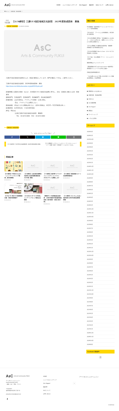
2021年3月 (90, 321)
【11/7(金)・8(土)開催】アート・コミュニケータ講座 (100, 58)
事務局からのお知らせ (95, 91)
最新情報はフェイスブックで (95, 62)
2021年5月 (90, 313)
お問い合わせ (46, 394)
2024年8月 (90, 182)
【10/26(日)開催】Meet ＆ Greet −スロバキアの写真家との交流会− (100, 52)
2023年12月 (90, 209)
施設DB (45, 387)
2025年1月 (90, 162)
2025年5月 (90, 151)
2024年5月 (90, 193)
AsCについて (46, 390)
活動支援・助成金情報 (12, 26)
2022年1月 (90, 286)
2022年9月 (90, 259)
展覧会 (91, 110)
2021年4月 (90, 317)
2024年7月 (90, 185)
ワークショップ (93, 114)
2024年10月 (90, 174)
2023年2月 (90, 243)
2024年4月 (90, 197)
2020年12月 (90, 333)
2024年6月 (90, 189)
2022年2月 (90, 282)
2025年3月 (90, 154)
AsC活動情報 (92, 103)
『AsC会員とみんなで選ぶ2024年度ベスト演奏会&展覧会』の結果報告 (100, 77)
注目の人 (91, 99)
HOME (45, 376)
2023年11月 (90, 213)
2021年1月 (90, 329)
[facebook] (100, 357)
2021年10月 (90, 294)
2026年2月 (90, 135)
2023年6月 (90, 232)
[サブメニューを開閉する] (74, 383)
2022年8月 (90, 263)
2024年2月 (90, 205)
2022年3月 (90, 278)
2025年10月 (90, 139)
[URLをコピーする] (73, 137)
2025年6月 (90, 147)
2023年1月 (90, 247)
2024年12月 (90, 166)
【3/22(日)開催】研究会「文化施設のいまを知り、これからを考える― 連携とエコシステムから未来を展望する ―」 (100, 40)
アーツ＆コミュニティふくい (89, 377)
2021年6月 (90, 309)
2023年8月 (90, 224)
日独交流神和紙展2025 (93, 72)
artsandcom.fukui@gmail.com (13, 394)
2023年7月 (90, 228)
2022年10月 (90, 255)
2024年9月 (90, 178)
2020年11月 (90, 336)
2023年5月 (90, 236)
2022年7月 (90, 267)
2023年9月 (90, 220)
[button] (12, 137)
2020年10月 (90, 340)
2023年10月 (90, 216)
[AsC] (14, 5)
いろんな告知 (92, 118)
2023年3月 (90, 240)
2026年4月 (90, 131)
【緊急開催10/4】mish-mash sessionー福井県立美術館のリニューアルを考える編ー (100, 67)
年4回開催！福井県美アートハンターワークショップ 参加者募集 (100, 27)
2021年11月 (90, 290)
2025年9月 (90, 143)
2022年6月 (90, 271)
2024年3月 (90, 201)
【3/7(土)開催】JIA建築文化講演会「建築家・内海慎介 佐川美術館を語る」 (100, 46)
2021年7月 (90, 305)
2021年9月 (90, 298)
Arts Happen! (92, 106)
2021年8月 (90, 302)
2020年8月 (90, 344)
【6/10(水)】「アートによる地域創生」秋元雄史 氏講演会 (100, 33)
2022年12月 (90, 251)
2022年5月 (90, 274)
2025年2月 (90, 158)
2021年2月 (90, 325)
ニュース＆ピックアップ (50, 380)
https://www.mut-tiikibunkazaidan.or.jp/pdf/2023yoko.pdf (24, 86)
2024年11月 (90, 170)
